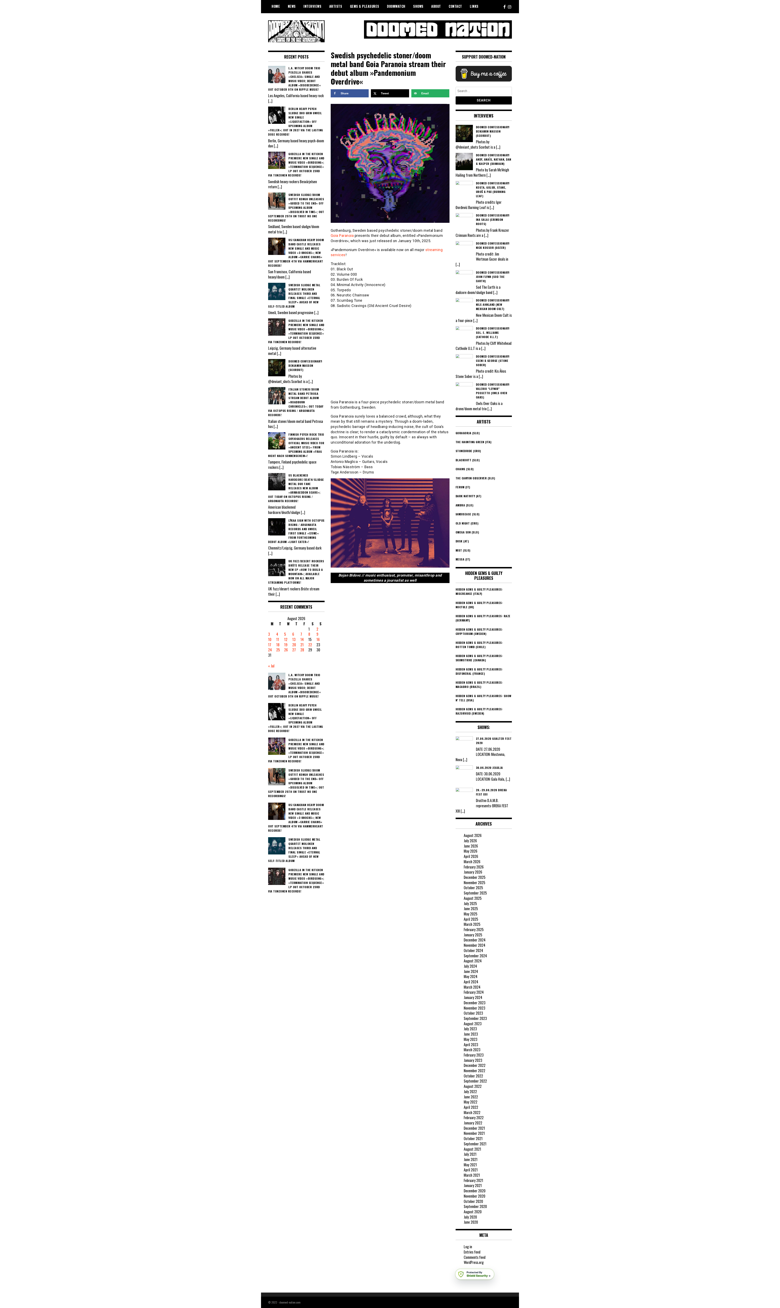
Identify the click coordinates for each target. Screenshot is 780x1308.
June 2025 (471, 908)
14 (302, 639)
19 (285, 644)
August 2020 (473, 1211)
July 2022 (470, 1091)
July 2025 (470, 903)
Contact (455, 6)
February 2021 (473, 1180)
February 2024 (474, 992)
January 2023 (473, 1060)
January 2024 (473, 997)
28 (302, 649)
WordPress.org (474, 1262)
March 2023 (472, 1049)
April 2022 (471, 1107)
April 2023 (471, 1044)
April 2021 (471, 1169)
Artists (335, 6)
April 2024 (471, 981)
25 (278, 649)
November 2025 (474, 882)
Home (276, 6)
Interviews (312, 6)
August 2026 (473, 835)
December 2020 (474, 1190)
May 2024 (470, 976)
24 (270, 649)
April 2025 (471, 919)
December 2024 (474, 939)
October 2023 (473, 1013)
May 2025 (470, 913)
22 (310, 644)
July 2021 (470, 1154)
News (292, 6)
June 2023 (471, 1034)
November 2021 (474, 1133)
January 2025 (473, 934)
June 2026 (471, 846)
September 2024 (475, 955)
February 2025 (474, 929)
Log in (468, 1246)
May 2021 (470, 1164)
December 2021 (474, 1128)
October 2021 (473, 1138)
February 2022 (474, 1117)
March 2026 (472, 861)
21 (302, 644)
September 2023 (475, 1018)
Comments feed (474, 1257)
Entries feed (472, 1252)
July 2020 (470, 1217)
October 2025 (473, 887)
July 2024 (470, 966)
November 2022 (474, 1070)
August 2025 (473, 898)
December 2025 (474, 877)
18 (278, 644)
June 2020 (471, 1222)
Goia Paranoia (342, 235)
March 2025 (472, 924)
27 (294, 649)
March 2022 (472, 1112)
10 (269, 639)
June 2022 (471, 1096)
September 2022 (475, 1081)
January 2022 (473, 1122)
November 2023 (474, 1008)
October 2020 (473, 1201)
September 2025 (475, 893)
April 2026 (471, 856)
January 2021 (473, 1185)
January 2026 (473, 872)
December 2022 (474, 1065)
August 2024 (473, 960)
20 (294, 644)
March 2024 (472, 987)
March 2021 (472, 1175)
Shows (418, 6)
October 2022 (473, 1075)
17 (269, 644)
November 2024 (474, 945)
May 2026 (470, 851)
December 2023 (474, 1002)
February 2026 (474, 866)
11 (277, 639)
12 (285, 639)
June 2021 (471, 1159)
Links (474, 6)
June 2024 (471, 971)
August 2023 (473, 1023)
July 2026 (470, 840)
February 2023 (474, 1055)
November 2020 (474, 1196)
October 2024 (473, 950)
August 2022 (473, 1086)
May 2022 (470, 1102)
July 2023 (470, 1028)
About (436, 6)
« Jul (271, 665)
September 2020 (475, 1206)
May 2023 (470, 1039)
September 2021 (475, 1143)
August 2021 (472, 1149)
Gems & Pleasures (364, 6)
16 (318, 639)
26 (286, 649)
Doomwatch (396, 6)
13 (294, 639)
